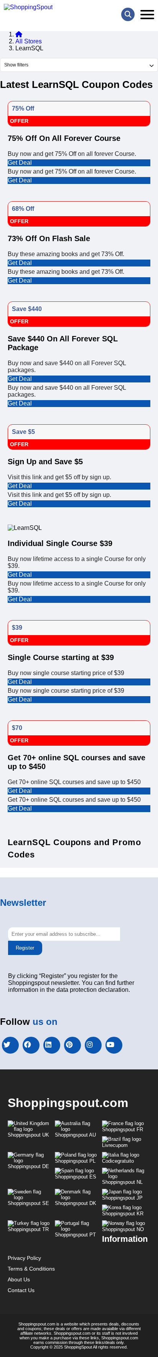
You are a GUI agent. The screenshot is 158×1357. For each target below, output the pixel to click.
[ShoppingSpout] (28, 7)
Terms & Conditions (31, 1269)
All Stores (28, 41)
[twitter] (10, 1045)
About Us (19, 1279)
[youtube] (113, 1045)
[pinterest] (72, 1045)
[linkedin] (51, 1045)
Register (25, 948)
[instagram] (93, 1045)
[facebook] (31, 1045)
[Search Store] (128, 14)
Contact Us (21, 1290)
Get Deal (20, 162)
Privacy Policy (24, 1258)
